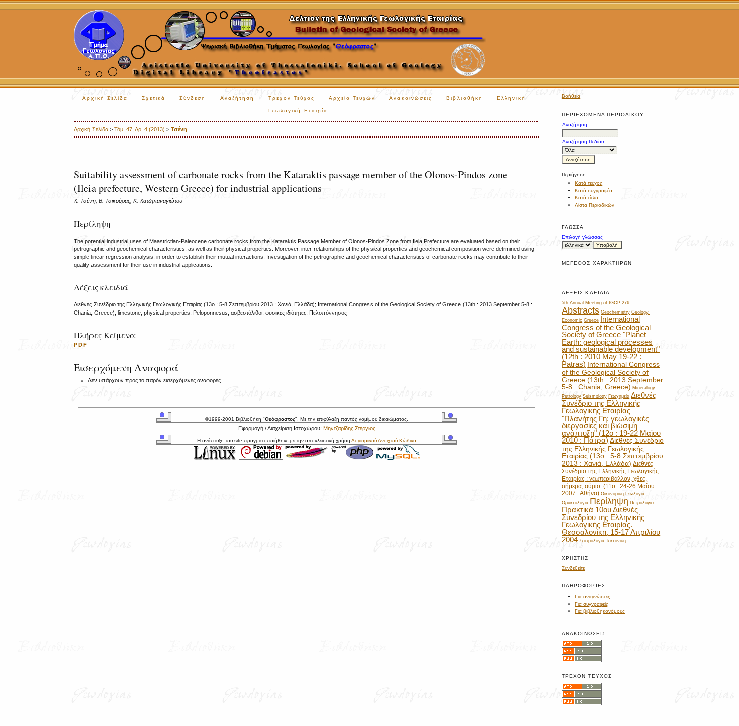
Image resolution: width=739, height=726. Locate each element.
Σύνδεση (192, 98)
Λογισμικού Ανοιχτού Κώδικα (383, 440)
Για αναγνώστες (592, 596)
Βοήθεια (571, 96)
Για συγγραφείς (591, 604)
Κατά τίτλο (586, 197)
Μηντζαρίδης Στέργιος (349, 428)
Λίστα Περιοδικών (594, 205)
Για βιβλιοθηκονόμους (600, 611)
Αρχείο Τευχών (352, 98)
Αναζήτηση (237, 98)
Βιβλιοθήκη (464, 98)
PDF (81, 345)
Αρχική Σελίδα (105, 98)
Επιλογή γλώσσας (582, 237)
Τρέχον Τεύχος (291, 98)
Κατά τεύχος (588, 183)
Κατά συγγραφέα (593, 190)
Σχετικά (153, 98)
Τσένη (179, 129)
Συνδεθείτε (573, 568)
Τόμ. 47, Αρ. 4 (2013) (139, 129)
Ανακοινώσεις (410, 98)
